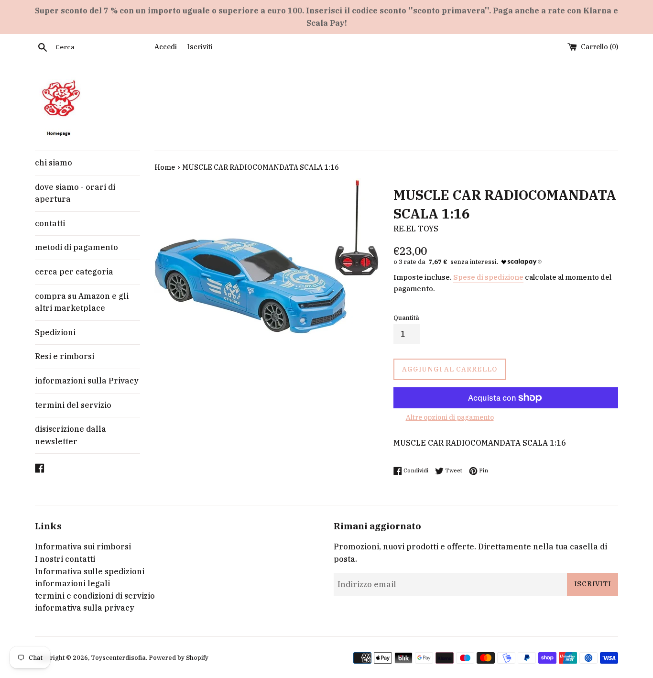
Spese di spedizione (488, 277)
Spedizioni (55, 332)
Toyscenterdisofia (118, 658)
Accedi (165, 46)
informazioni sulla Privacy (87, 380)
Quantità (406, 318)
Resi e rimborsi (64, 356)
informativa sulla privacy (84, 607)
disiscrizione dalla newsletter (70, 435)
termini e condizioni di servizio (95, 596)
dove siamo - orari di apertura (75, 193)
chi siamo (53, 162)
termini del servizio (73, 405)
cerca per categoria (74, 271)
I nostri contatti (65, 559)
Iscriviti (200, 46)
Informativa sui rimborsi (83, 546)
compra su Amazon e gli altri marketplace (82, 302)
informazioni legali (72, 583)
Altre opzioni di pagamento (450, 417)
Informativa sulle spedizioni (89, 571)
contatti (50, 223)
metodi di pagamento (76, 247)
